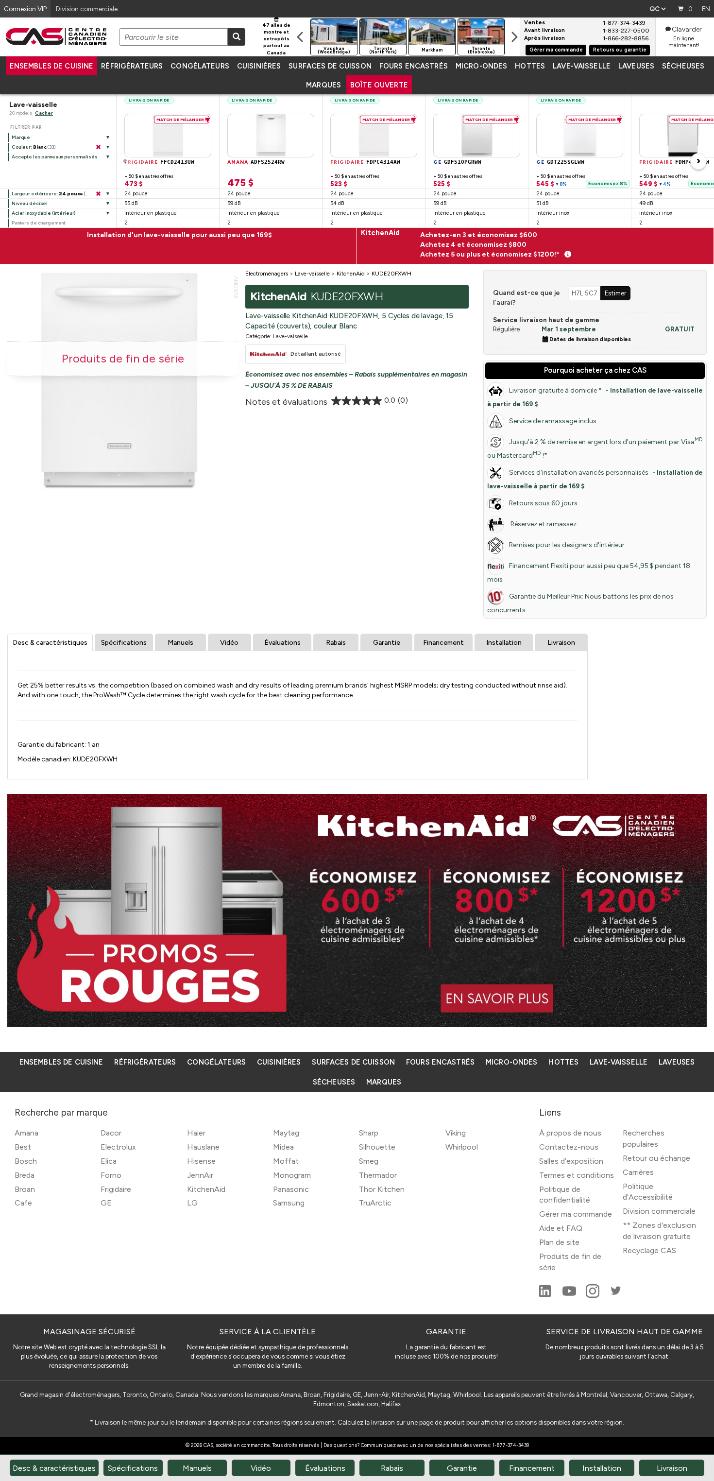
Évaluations (282, 642)
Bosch (26, 1161)
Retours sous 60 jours (543, 503)
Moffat (286, 1161)
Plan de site (559, 1242)
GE (106, 1202)
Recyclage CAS (649, 1250)
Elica (109, 1161)
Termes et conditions (576, 1175)
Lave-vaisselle (582, 66)
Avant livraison (544, 31)
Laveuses (636, 66)
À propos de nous (570, 1132)
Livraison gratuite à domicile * (595, 397)
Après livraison (544, 38)
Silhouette (377, 1147)
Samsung (289, 1202)
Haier (196, 1132)
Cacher (44, 113)
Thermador (378, 1175)
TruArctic (375, 1202)
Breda (24, 1175)
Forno (111, 1175)
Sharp (368, 1132)
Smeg (368, 1161)
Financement (443, 642)
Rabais (336, 642)
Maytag (286, 1132)
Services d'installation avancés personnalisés (595, 479)
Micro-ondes (481, 66)
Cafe (23, 1202)
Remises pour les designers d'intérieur (567, 545)
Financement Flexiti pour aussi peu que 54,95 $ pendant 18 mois (588, 573)
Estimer (615, 293)
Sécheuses (683, 66)
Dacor (111, 1132)
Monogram (292, 1175)
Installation (504, 642)
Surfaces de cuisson (330, 66)
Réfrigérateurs (132, 66)
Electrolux (118, 1147)
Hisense (201, 1161)
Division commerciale (659, 1211)
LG (192, 1202)
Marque (21, 137)
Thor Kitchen (382, 1189)
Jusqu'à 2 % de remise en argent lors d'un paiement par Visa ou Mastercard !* (594, 447)
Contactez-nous (568, 1147)
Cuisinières (259, 66)
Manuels (180, 642)
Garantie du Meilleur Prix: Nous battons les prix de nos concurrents (580, 603)
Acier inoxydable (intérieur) (43, 213)
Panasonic (291, 1189)
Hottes (530, 66)
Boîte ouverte (379, 85)
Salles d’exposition (571, 1161)
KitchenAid (206, 1189)
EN (706, 9)
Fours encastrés (413, 66)
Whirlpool (461, 1147)
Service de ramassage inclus (552, 421)
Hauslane (203, 1147)
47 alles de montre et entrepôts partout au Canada (276, 39)
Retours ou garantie (619, 50)
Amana (26, 1132)
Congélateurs (199, 66)
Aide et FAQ (560, 1228)
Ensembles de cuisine (52, 66)
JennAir (200, 1175)
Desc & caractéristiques (50, 642)
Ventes (534, 23)
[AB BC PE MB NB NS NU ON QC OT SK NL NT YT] (657, 8)
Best (23, 1147)
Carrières (638, 1172)
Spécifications (124, 642)
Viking (455, 1132)
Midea (283, 1147)
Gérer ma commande (556, 50)
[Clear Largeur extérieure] (98, 193)
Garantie (386, 642)
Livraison (561, 642)
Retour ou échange (656, 1158)
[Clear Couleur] (98, 147)
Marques (323, 85)
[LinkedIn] (546, 1295)
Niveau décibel (30, 203)
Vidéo (229, 642)
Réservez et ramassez (543, 524)
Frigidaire (116, 1189)
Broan (25, 1189)
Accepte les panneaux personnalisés (54, 157)
